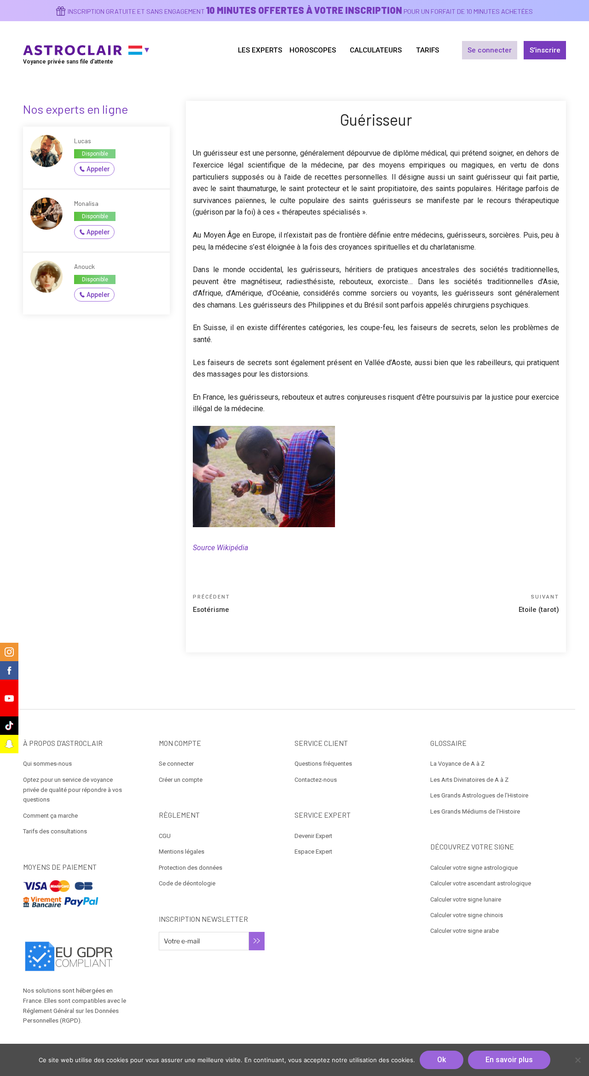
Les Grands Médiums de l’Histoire (475, 811)
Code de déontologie (187, 883)
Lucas (82, 141)
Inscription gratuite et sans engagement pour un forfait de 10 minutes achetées (300, 11)
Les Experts (260, 50)
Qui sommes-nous (47, 763)
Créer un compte (180, 779)
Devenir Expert (313, 835)
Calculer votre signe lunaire (465, 899)
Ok (441, 1059)
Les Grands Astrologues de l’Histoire (479, 795)
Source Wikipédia (220, 547)
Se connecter (490, 50)
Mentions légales (181, 851)
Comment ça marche (50, 815)
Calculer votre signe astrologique (474, 867)
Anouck (84, 266)
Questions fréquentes (323, 763)
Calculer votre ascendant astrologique (480, 883)
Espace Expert (313, 851)
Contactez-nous (315, 779)
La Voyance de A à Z (457, 763)
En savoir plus (509, 1059)
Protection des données (190, 867)
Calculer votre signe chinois (466, 915)
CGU (165, 835)
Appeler (98, 169)
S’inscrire (545, 50)
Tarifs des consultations (55, 831)
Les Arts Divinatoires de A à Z (469, 779)
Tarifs (427, 50)
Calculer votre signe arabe (464, 930)
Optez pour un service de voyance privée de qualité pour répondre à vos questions (72, 789)
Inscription (257, 941)
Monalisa (86, 203)
